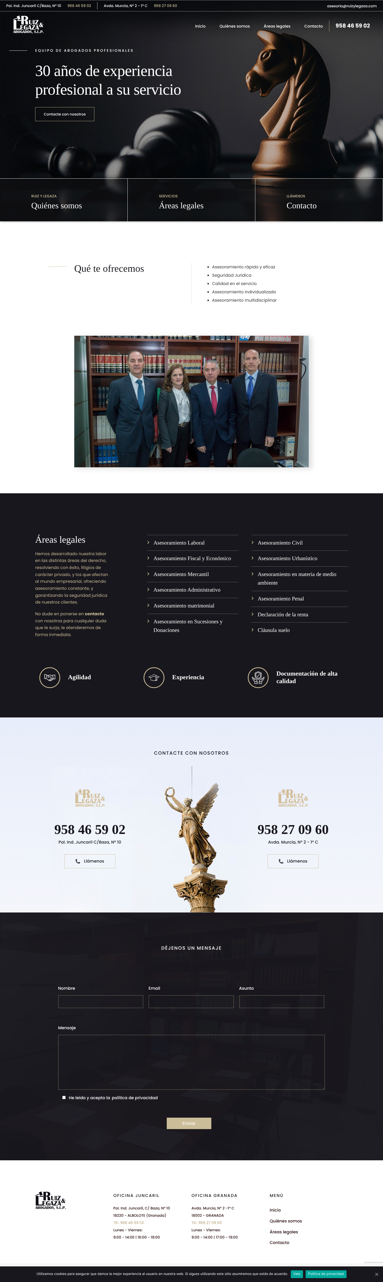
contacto (94, 614)
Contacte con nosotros (65, 114)
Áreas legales (277, 26)
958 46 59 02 (79, 5)
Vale (296, 1274)
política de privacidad (135, 1098)
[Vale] (376, 1274)
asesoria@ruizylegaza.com (352, 6)
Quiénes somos (235, 26)
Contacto (313, 26)
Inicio (200, 26)
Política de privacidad (326, 1274)
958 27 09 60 (165, 5)
